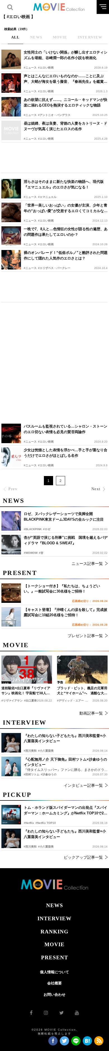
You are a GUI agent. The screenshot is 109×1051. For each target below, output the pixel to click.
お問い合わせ (54, 994)
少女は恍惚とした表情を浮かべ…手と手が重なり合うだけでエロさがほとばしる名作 (65, 453)
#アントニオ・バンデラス (54, 114)
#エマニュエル (47, 196)
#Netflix (29, 822)
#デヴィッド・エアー (70, 700)
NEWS (54, 905)
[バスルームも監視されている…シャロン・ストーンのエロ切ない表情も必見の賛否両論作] (11, 433)
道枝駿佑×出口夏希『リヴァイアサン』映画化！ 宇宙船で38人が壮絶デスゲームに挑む (25, 691)
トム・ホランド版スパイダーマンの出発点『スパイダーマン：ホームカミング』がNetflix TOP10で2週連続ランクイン (65, 810)
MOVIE (54, 944)
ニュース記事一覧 (87, 563)
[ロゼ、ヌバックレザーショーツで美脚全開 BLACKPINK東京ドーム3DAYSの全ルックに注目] (11, 521)
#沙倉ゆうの (48, 774)
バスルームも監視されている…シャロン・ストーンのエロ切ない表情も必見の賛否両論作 (65, 429)
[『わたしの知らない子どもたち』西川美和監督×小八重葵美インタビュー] (11, 838)
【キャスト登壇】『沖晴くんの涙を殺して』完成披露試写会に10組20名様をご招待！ (65, 612)
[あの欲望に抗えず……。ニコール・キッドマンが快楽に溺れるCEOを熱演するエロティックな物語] (11, 106)
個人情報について (54, 972)
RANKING (54, 932)
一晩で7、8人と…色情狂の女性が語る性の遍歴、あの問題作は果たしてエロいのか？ (66, 232)
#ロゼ (46, 529)
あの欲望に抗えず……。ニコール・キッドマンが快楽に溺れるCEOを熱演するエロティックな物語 (65, 102)
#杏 (41, 552)
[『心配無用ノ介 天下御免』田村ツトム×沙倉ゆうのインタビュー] (11, 766)
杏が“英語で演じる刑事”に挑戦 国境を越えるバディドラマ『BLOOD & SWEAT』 (66, 540)
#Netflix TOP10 (45, 822)
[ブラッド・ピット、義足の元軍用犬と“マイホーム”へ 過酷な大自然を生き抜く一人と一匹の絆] (82, 670)
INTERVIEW (54, 918)
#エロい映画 (46, 67)
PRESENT (54, 957)
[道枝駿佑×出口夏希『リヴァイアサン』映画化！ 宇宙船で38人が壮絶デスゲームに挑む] (26, 670)
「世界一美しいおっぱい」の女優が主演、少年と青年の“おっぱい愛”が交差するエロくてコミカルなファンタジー (66, 208)
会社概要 (54, 983)
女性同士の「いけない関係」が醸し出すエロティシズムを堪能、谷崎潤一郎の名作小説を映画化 (65, 55)
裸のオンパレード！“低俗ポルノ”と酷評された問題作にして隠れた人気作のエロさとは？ (66, 255)
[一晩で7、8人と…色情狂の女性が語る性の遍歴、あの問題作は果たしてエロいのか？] (11, 236)
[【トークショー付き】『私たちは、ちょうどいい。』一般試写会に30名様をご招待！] (11, 593)
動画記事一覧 (91, 713)
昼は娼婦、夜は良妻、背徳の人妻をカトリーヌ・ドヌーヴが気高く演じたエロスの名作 (65, 126)
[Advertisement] (54, 157)
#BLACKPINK (33, 529)
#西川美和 (30, 846)
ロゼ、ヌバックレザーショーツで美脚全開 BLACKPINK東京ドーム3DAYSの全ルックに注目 (64, 516)
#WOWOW (30, 552)
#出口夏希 (30, 700)
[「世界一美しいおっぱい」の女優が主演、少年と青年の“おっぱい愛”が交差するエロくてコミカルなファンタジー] (11, 212)
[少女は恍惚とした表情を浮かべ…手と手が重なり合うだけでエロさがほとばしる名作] (11, 457)
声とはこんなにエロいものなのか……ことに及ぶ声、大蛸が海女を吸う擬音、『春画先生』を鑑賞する (65, 79)
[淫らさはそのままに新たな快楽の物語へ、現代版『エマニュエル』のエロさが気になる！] (11, 188)
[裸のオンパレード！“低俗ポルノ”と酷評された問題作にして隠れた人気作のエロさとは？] (11, 260)
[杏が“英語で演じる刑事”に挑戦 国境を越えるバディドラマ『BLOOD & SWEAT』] (11, 544)
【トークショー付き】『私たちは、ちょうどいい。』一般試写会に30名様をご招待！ (62, 589)
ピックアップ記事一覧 (83, 857)
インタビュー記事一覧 (83, 785)
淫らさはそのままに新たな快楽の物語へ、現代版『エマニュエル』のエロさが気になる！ (64, 184)
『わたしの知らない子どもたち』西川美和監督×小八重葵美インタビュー (65, 834)
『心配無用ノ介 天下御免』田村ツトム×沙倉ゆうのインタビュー (65, 762)
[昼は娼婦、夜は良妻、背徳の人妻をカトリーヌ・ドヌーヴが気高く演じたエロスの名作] (11, 130)
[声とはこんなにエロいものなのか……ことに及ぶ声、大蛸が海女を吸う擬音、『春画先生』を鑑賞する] (11, 83)
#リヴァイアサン (12, 700)
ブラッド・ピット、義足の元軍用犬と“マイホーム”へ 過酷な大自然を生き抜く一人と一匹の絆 (82, 691)
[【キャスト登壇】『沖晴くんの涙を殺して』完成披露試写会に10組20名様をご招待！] (11, 617)
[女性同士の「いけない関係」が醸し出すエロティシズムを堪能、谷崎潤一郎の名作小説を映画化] (11, 59)
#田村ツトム (31, 774)
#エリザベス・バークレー (54, 268)
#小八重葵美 (46, 846)
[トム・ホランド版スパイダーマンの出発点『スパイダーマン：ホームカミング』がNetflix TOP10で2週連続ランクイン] (11, 814)
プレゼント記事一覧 (85, 635)
